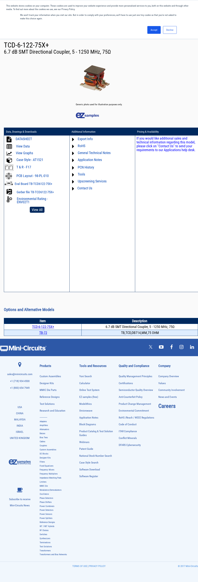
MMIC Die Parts (48, 390)
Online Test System (89, 390)
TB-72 (43, 333)
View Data (23, 146)
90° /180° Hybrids (47, 526)
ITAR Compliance (128, 431)
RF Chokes (44, 530)
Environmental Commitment (134, 410)
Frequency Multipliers (49, 474)
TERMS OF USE (79, 566)
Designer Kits (47, 383)
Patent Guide (86, 449)
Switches (43, 534)
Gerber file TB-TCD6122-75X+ (35, 192)
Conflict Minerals (128, 438)
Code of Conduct (128, 424)
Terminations (45, 542)
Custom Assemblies (50, 376)
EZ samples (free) (88, 397)
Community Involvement (171, 390)
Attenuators (44, 429)
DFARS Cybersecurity (130, 445)
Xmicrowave (85, 410)
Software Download (89, 469)
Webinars (84, 442)
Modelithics (85, 404)
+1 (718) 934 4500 (20, 381)
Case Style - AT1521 (29, 160)
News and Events (167, 397)
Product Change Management (135, 404)
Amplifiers (44, 425)
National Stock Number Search (95, 455)
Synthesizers (45, 538)
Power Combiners (47, 506)
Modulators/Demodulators (50, 490)
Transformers (45, 550)
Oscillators (44, 494)
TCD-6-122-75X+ (43, 327)
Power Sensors (46, 514)
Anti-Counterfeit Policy (131, 397)
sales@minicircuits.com (19, 374)
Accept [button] (154, 30)
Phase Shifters (46, 502)
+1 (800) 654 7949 (20, 388)
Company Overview (168, 376)
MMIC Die (44, 486)
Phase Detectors (46, 498)
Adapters (43, 421)
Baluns (42, 433)
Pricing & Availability (148, 131)
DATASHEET (24, 139)
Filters (42, 462)
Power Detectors (46, 510)
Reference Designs (50, 397)
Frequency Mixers (47, 469)
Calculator (84, 383)
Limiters (43, 482)
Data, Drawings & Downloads (21, 131)
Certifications (126, 383)
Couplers (43, 445)
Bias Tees (44, 437)
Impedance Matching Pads (50, 478)
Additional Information (84, 131)
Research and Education (52, 410)
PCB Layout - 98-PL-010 (32, 176)
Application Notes (88, 417)
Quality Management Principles (135, 376)
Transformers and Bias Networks (53, 554)
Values (162, 383)
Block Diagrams (87, 424)
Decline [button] (169, 30)
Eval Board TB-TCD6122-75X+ (33, 184)
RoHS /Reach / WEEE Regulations (136, 417)
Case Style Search (88, 462)
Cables (42, 441)
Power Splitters (46, 518)
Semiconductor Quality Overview (136, 390)
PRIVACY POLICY (97, 566)
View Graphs (24, 153)
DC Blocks (44, 453)
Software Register (88, 476)
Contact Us (84, 188)
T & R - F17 (23, 167)
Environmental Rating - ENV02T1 (32, 200)
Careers (167, 406)
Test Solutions (47, 404)
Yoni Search (85, 376)
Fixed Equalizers (46, 466)
